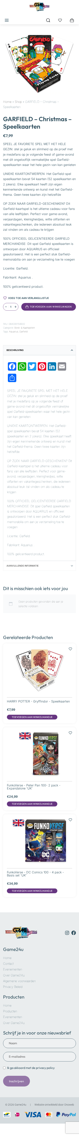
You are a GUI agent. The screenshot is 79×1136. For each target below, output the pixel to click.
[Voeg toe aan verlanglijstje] (5, 316)
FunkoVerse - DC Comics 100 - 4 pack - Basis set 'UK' (35, 873)
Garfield (23, 331)
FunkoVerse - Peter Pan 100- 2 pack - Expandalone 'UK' (33, 786)
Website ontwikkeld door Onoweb (54, 1104)
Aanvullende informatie (23, 565)
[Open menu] (7, 20)
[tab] (39, 350)
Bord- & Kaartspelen (24, 327)
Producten (13, 997)
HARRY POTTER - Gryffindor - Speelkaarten (38, 701)
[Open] (60, 20)
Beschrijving (15, 350)
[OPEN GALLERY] (39, 63)
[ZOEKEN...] (48, 20)
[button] (32, 717)
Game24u (13, 949)
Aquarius (13, 331)
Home (7, 102)
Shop (18, 102)
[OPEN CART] (72, 20)
